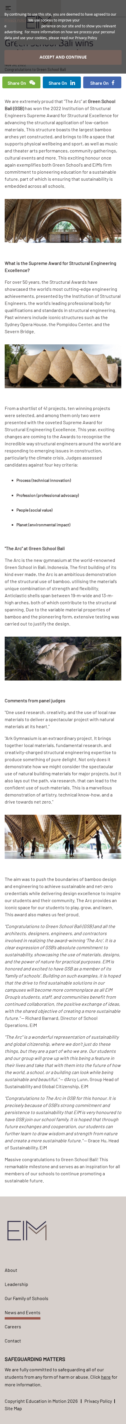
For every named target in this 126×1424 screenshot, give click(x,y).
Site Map (13, 1408)
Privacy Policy (98, 1401)
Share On (17, 83)
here (106, 1377)
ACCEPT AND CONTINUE (63, 57)
